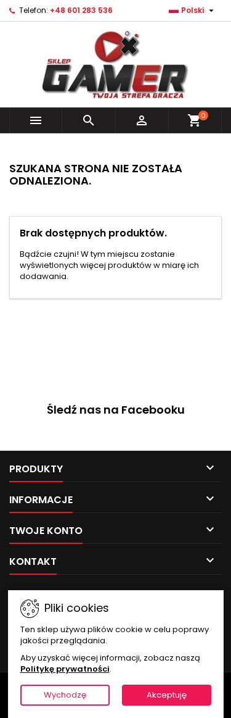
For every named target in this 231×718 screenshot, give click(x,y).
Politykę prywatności (65, 669)
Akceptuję (167, 695)
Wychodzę (65, 695)
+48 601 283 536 (81, 10)
